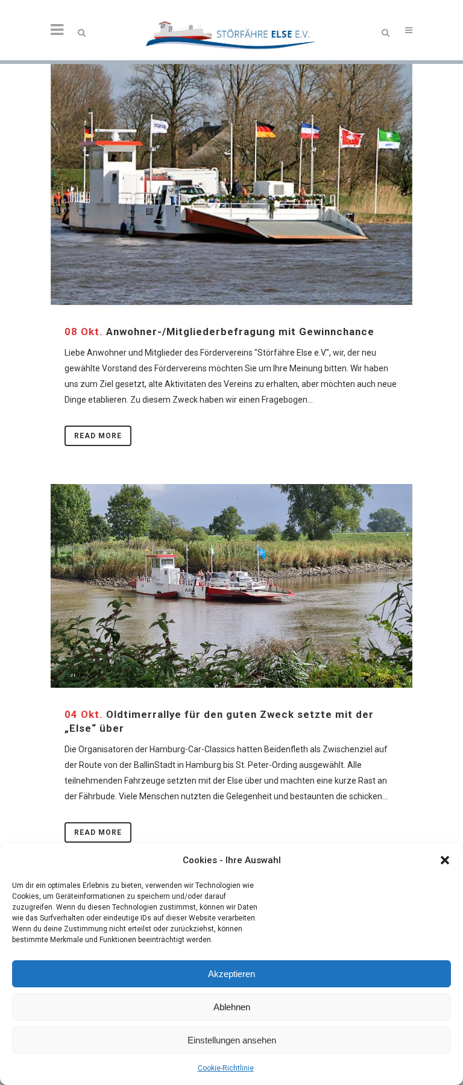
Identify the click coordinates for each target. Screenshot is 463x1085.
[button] (445, 860)
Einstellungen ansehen (231, 1040)
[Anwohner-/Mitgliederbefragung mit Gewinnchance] (231, 184)
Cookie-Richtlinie (226, 1068)
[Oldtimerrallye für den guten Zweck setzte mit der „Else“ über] (231, 585)
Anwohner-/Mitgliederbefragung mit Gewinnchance (240, 332)
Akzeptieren (231, 974)
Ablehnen (231, 1007)
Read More (98, 436)
